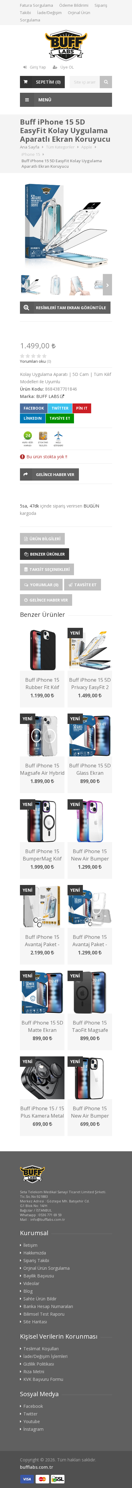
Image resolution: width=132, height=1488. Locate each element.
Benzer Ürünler (47, 554)
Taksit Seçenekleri (49, 569)
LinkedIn (33, 418)
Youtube (31, 1421)
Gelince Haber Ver (55, 474)
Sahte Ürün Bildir (39, 1299)
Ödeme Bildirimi (73, 5)
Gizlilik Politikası (38, 1364)
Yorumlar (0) (43, 584)
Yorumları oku (33, 361)
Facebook (34, 408)
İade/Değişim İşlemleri (45, 1356)
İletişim (30, 1245)
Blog (28, 1291)
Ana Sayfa (29, 147)
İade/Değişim (49, 12)
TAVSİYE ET (59, 418)
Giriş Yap (38, 67)
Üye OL (67, 67)
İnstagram (33, 1429)
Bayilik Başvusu (38, 1276)
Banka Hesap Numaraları (48, 1306)
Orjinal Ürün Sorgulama (46, 1268)
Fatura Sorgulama (36, 5)
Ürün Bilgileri (44, 539)
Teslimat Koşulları (41, 1348)
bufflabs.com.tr (36, 1467)
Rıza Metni (33, 1371)
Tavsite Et (85, 584)
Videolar (31, 1283)
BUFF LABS (47, 396)
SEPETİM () (48, 82)
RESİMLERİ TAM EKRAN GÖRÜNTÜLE (71, 307)
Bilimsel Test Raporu (43, 1314)
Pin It (81, 408)
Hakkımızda (34, 1253)
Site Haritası (35, 1322)
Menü (44, 100)
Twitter (60, 408)
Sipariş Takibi (36, 1260)
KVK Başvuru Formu (43, 1379)
